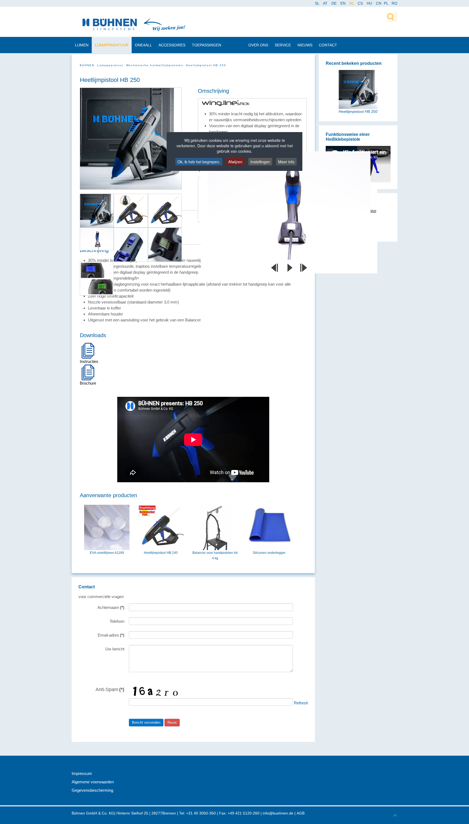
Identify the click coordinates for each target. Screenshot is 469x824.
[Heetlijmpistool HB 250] (358, 89)
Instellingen (260, 161)
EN (343, 3)
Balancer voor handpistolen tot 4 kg (214, 555)
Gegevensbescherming (92, 790)
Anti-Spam (110, 689)
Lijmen (81, 45)
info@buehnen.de (278, 813)
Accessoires (172, 45)
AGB (301, 813)
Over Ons (258, 45)
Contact (328, 45)
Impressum (82, 773)
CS (361, 3)
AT (326, 3)
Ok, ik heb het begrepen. (199, 161)
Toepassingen (206, 45)
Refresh (301, 703)
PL (386, 3)
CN (379, 3)
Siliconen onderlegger (269, 553)
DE (334, 3)
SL (317, 3)
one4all (143, 45)
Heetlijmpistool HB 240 (161, 553)
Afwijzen (235, 161)
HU (370, 3)
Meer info (286, 161)
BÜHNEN (87, 65)
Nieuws (304, 45)
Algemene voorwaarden (93, 782)
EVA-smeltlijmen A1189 (107, 553)
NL (352, 3)
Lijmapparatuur (111, 45)
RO (394, 3)
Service (283, 45)
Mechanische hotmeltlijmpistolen (154, 65)
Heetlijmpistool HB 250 (358, 112)
